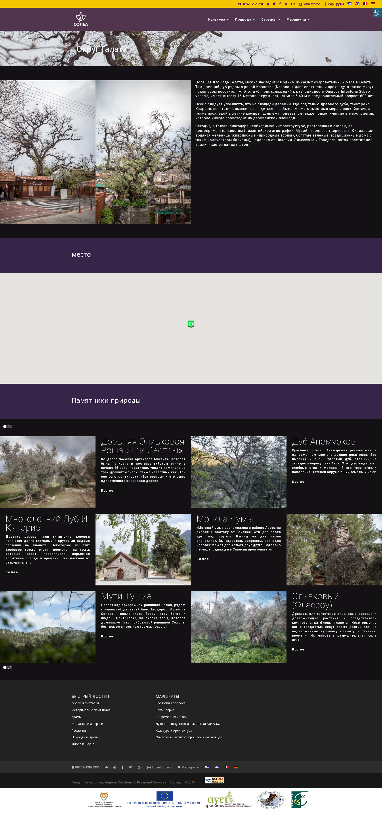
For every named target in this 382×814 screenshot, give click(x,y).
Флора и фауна (83, 744)
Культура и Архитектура (174, 730)
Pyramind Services (151, 782)
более (107, 490)
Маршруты (335, 4)
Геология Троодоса (170, 703)
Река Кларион (166, 710)
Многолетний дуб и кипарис (47, 523)
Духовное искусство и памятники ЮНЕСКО (188, 724)
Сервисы (268, 19)
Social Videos (311, 4)
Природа (243, 19)
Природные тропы (85, 737)
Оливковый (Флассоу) (315, 600)
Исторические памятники (91, 710)
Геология (79, 730)
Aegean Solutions (119, 782)
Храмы (76, 717)
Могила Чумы (225, 519)
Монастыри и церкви (87, 724)
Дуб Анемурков (324, 441)
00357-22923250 (252, 4)
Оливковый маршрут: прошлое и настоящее (189, 737)
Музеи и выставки (85, 703)
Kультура (216, 19)
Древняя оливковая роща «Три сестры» (143, 446)
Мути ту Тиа (126, 596)
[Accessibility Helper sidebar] (377, 12)
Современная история (172, 717)
